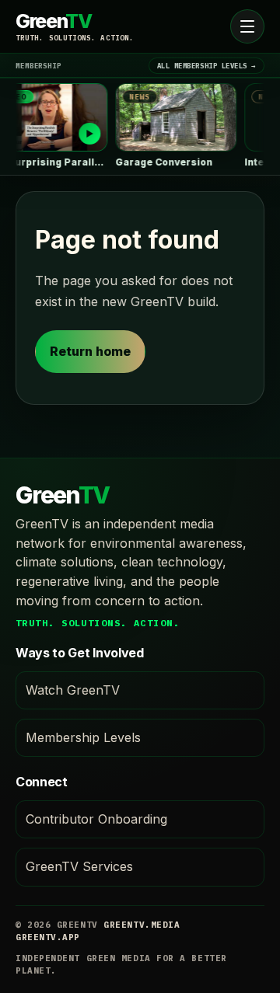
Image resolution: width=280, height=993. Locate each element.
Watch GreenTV (73, 690)
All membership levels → (206, 65)
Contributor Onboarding (96, 819)
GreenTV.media (141, 924)
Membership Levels (83, 737)
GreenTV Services (79, 866)
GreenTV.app (48, 937)
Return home (90, 351)
